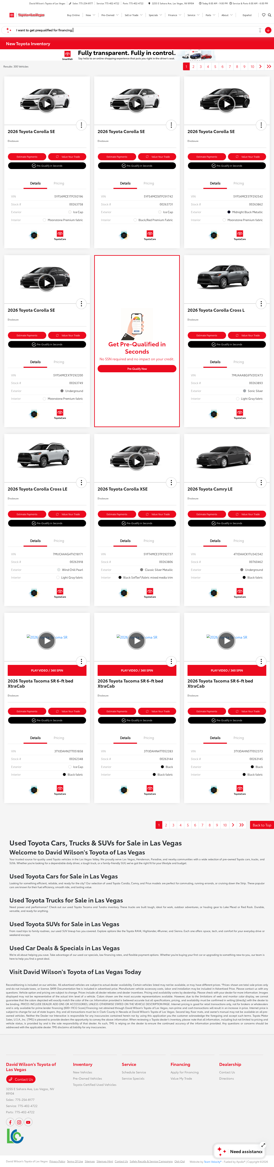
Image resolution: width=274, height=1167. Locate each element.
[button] (81, 125)
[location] (149, 3)
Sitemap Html (105, 1161)
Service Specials (133, 1078)
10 (252, 66)
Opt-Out (179, 1161)
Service (129, 1064)
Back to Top (262, 824)
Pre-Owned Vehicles (87, 1078)
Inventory (82, 1064)
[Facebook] (10, 1122)
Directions (226, 1078)
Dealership (230, 1064)
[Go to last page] (269, 66)
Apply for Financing (185, 1072)
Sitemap (90, 1161)
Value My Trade (181, 1078)
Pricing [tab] (59, 183)
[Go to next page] (260, 66)
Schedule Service (134, 1072)
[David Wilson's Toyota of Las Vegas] (25, 14)
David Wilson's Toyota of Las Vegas (27, 1161)
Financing (180, 1064)
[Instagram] (19, 1122)
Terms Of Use (75, 1161)
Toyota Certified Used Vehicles (94, 1084)
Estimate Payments (27, 156)
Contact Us (23, 1079)
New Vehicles (82, 1072)
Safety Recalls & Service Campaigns (151, 1161)
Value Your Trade (71, 156)
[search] (269, 15)
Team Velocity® (213, 1161)
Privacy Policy (57, 1161)
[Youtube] (28, 1122)
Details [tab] (35, 183)
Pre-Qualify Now (137, 368)
